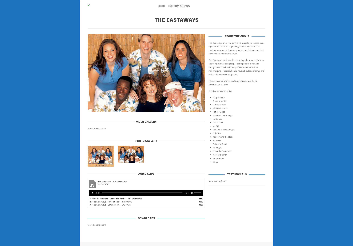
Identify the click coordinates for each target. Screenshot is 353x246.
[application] (146, 193)
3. (110, 204)
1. (116, 198)
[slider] (198, 192)
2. (111, 201)
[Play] (92, 192)
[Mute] (192, 192)
